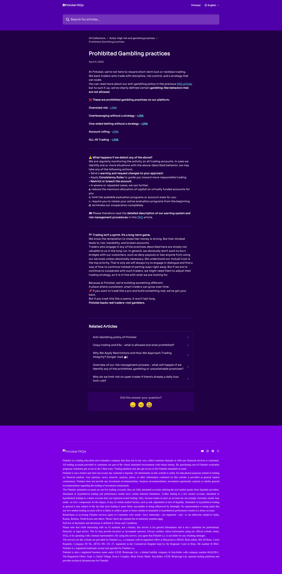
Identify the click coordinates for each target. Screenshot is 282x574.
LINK (113, 107)
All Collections (97, 38)
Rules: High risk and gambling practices (132, 38)
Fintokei (196, 5)
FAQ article (184, 84)
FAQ (140, 217)
